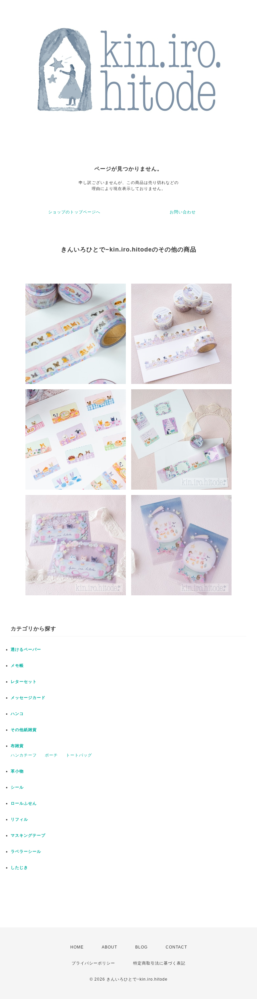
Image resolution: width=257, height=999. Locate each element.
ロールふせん (24, 803)
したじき (19, 867)
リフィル (19, 819)
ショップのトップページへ (74, 212)
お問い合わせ (183, 212)
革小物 (17, 771)
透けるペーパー (26, 649)
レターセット (24, 681)
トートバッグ (79, 755)
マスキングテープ (28, 835)
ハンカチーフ (24, 755)
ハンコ (17, 713)
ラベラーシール (26, 851)
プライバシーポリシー (93, 963)
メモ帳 (17, 665)
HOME (77, 947)
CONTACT (176, 947)
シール (17, 787)
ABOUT (109, 947)
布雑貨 (17, 745)
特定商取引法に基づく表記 (159, 963)
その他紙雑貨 (24, 729)
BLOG (141, 947)
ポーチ (51, 755)
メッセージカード (28, 697)
